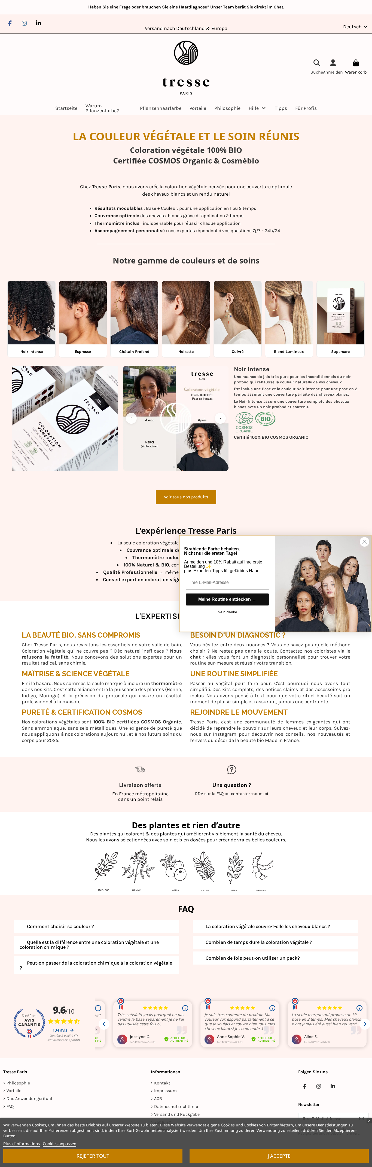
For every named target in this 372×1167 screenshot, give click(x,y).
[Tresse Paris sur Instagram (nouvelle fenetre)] (24, 23)
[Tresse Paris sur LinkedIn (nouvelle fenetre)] (38, 23)
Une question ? (231, 785)
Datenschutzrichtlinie (176, 1106)
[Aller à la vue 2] (178, 467)
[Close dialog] (364, 542)
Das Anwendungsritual (29, 1098)
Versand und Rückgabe (177, 1114)
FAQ (10, 1106)
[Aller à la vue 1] (174, 467)
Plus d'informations (21, 1143)
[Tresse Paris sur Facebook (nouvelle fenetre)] (9, 23)
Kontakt (162, 1083)
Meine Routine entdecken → (227, 599)
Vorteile (14, 1090)
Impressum (165, 1090)
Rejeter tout (93, 1156)
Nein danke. (228, 612)
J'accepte (279, 1156)
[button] (258, 108)
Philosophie (18, 1083)
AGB (158, 1098)
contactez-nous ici (249, 793)
